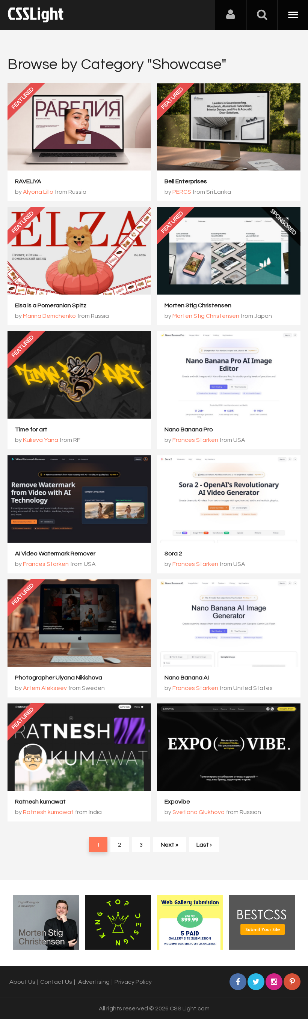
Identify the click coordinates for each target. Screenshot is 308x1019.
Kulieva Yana (40, 440)
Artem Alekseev (45, 688)
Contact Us (56, 982)
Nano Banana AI (187, 678)
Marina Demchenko (49, 316)
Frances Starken (195, 440)
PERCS (181, 192)
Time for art (31, 429)
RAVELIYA (28, 181)
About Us (22, 982)
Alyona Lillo (38, 192)
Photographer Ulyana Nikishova (58, 678)
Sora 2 (173, 554)
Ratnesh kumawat (40, 802)
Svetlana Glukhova (198, 812)
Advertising (94, 982)
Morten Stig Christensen (198, 305)
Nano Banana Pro (189, 429)
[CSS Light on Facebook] (237, 981)
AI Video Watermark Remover (55, 554)
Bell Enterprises (186, 181)
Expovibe (177, 802)
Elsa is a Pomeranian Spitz (50, 305)
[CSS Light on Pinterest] (292, 981)
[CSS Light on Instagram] (274, 981)
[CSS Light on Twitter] (256, 981)
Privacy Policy (133, 982)
